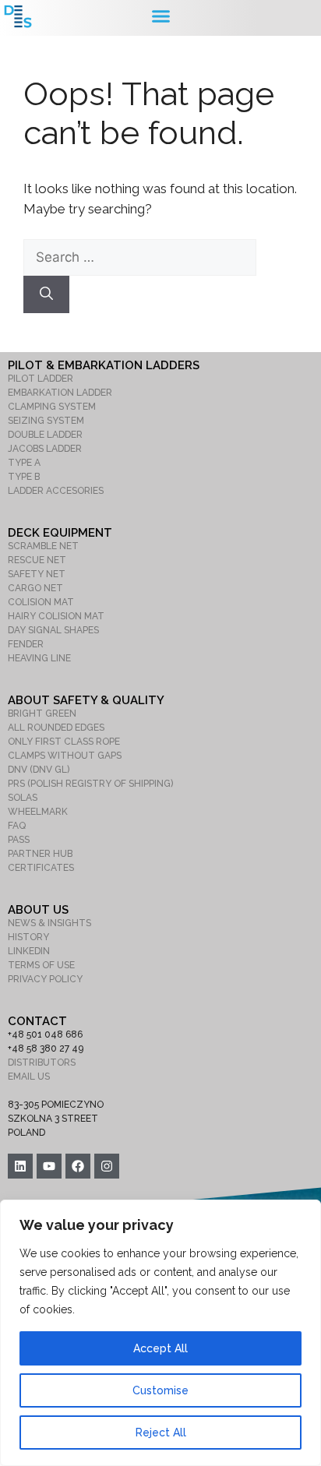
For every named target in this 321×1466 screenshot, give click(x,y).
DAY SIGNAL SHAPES (53, 630)
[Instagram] (106, 1166)
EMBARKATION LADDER (60, 392)
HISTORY (28, 937)
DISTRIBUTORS (42, 1062)
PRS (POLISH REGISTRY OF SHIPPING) (90, 783)
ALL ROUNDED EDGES (56, 727)
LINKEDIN (29, 951)
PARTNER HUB (40, 853)
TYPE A (24, 462)
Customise (160, 1390)
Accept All (160, 1348)
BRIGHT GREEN (42, 713)
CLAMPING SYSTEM (52, 406)
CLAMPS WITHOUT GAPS (65, 755)
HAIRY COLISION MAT (56, 616)
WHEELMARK (38, 811)
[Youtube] (49, 1166)
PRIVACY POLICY (45, 979)
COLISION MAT (41, 602)
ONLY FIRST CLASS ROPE (64, 741)
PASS (19, 839)
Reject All (161, 1432)
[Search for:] (139, 257)
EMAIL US (29, 1076)
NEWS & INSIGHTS (49, 923)
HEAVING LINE (39, 658)
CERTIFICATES (41, 867)
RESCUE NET (37, 560)
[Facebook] (77, 1166)
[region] (160, 1333)
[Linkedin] (20, 1166)
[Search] (46, 294)
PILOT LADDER (40, 378)
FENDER (26, 644)
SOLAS (22, 797)
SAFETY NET (36, 574)
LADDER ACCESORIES (56, 490)
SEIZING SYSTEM (46, 420)
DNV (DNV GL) (38, 769)
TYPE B (24, 476)
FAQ (17, 825)
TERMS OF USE (41, 965)
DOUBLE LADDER (45, 434)
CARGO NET (35, 588)
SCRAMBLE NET (43, 546)
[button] (160, 16)
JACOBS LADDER (45, 448)
